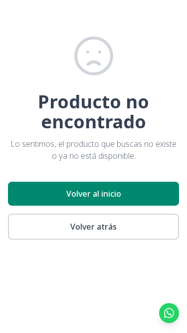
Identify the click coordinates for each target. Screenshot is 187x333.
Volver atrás (93, 226)
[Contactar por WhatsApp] (169, 313)
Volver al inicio (93, 193)
